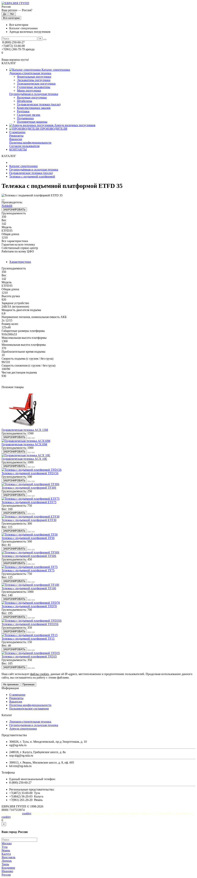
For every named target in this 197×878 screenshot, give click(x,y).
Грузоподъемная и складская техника (33, 725)
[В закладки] (29, 438)
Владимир (8, 867)
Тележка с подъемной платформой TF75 (28, 570)
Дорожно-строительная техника (30, 73)
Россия (6, 874)
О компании (17, 132)
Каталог (7, 715)
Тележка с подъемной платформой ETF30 (29, 520)
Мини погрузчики (29, 90)
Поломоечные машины (32, 121)
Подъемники (25, 118)
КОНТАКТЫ (18, 149)
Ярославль (8, 857)
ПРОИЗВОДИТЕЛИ (53, 128)
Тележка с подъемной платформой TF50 (28, 538)
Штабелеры (24, 101)
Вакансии (15, 139)
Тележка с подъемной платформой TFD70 (29, 606)
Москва (7, 843)
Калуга (6, 853)
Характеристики (20, 261)
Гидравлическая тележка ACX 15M (25, 429)
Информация (10, 688)
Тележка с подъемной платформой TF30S (29, 487)
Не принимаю (11, 684)
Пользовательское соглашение (29, 708)
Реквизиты (16, 135)
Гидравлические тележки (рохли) (39, 104)
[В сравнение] (3, 199)
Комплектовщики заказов (34, 107)
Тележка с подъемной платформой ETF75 (29, 502)
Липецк (7, 860)
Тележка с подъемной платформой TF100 (29, 588)
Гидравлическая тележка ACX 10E (24, 458)
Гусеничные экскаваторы (33, 87)
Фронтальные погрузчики (34, 76)
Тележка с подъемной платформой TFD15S (30, 473)
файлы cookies (39, 674)
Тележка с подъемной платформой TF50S (29, 556)
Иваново (7, 871)
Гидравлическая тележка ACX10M (24, 444)
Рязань (6, 850)
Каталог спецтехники (55, 69)
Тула (5, 847)
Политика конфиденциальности (30, 142)
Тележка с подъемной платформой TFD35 (29, 656)
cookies (26, 813)
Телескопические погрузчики (36, 83)
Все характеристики (15, 241)
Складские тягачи (28, 114)
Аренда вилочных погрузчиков (74, 125)
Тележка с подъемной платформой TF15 (28, 638)
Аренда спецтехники (23, 728)
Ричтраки (23, 111)
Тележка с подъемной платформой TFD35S (30, 624)
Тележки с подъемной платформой (32, 176)
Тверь (5, 864)
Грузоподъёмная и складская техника (33, 94)
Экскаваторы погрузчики (33, 80)
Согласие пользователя (24, 146)
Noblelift (7, 205)
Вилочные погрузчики (32, 97)
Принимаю (29, 684)
